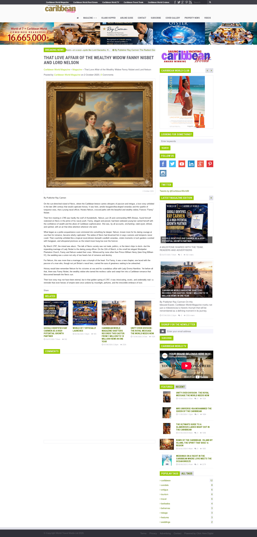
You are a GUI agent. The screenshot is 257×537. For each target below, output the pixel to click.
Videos (207, 18)
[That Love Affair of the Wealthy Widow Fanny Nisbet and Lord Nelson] (60, 8)
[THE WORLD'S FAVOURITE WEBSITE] (186, 102)
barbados (186, 503)
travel (186, 498)
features (186, 517)
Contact (142, 18)
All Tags (186, 473)
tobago (186, 512)
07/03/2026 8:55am (185, 433)
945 (94, 334)
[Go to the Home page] (77, 17)
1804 (204, 414)
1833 (204, 449)
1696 (204, 433)
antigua (186, 489)
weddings (186, 521)
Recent (180, 386)
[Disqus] (99, 396)
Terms (143, 533)
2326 (124, 345)
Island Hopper (108, 18)
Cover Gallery (173, 18)
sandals (186, 484)
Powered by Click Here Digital (198, 533)
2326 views (190, 315)
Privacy (153, 533)
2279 (204, 464)
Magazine (88, 18)
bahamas (186, 508)
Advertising (165, 533)
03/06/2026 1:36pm (81, 334)
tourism (186, 494)
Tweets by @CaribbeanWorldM (174, 190)
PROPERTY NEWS (192, 18)
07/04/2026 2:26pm (110, 345)
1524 (153, 336)
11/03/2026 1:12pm (185, 414)
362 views (189, 255)
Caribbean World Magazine (57, 69)
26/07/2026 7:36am (52, 339)
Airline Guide (126, 18)
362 (65, 339)
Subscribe (156, 18)
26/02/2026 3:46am (185, 449)
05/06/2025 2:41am (185, 464)
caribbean (186, 480)
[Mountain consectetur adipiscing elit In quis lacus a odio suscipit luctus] (99, 134)
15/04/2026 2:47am (139, 336)
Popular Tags (169, 473)
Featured (167, 386)
